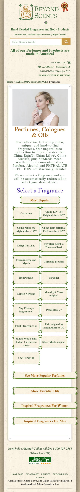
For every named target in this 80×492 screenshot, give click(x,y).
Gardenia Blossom (54, 261)
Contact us (63, 66)
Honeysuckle (26, 278)
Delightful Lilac (26, 245)
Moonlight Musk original (53, 293)
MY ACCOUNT (32, 474)
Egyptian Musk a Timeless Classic (54, 245)
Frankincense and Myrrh (26, 261)
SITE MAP (40, 477)
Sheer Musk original (53, 342)
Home (10, 81)
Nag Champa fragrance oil (26, 309)
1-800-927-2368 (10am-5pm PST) (55, 71)
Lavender (54, 278)
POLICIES (45, 474)
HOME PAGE (17, 474)
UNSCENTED (26, 358)
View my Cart (58, 62)
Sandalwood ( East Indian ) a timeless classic (26, 342)
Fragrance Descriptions (55, 75)
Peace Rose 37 (54, 310)
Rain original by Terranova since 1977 (54, 325)
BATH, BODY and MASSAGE (31, 81)
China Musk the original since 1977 (26, 229)
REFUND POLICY (60, 474)
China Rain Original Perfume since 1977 (53, 229)
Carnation (26, 213)
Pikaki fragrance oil (26, 326)
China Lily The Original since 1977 (54, 213)
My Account (46, 66)
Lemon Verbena (26, 294)
